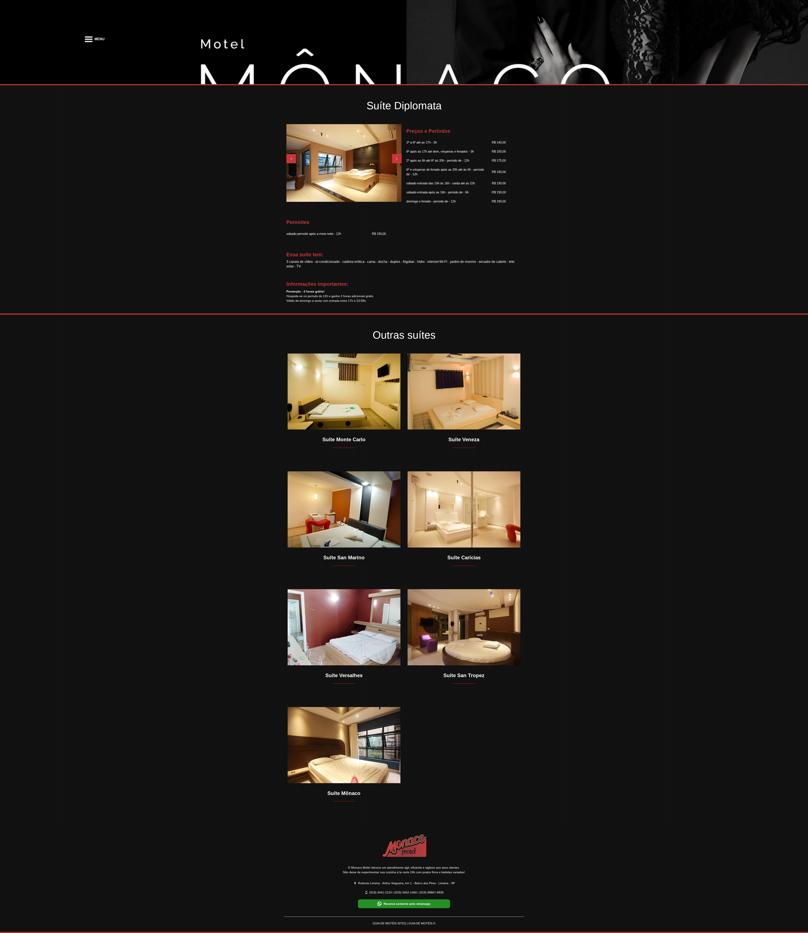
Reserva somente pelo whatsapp (407, 903)
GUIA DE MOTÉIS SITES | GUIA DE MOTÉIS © (404, 923)
